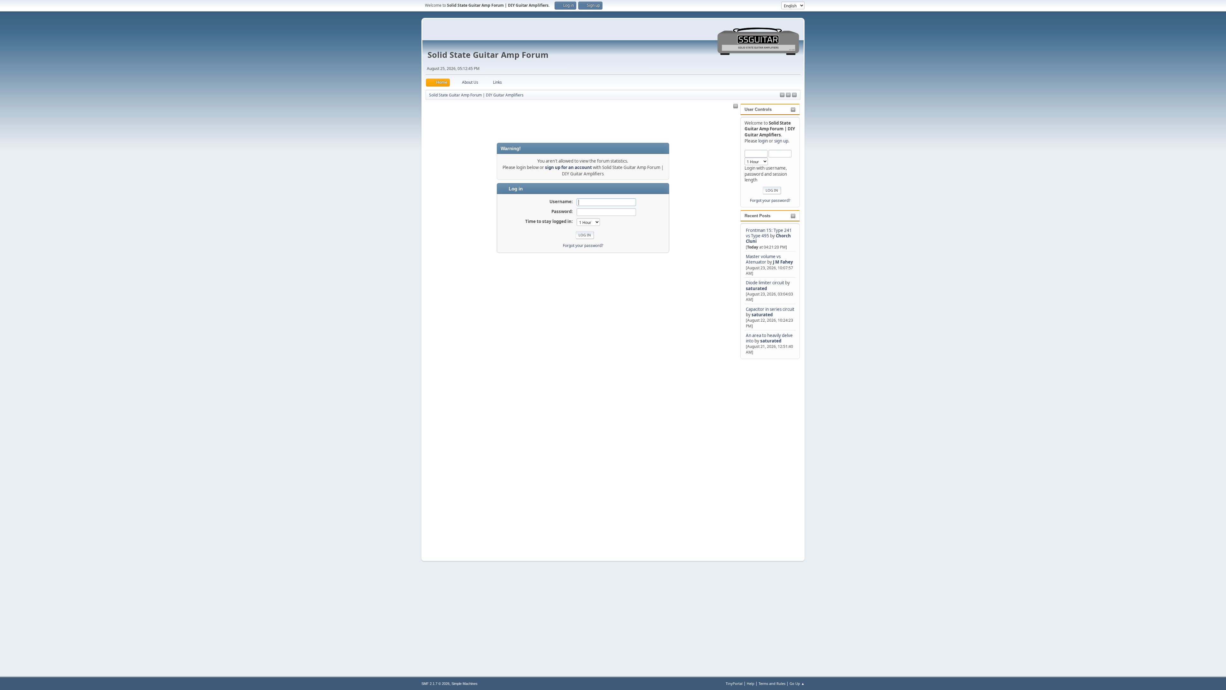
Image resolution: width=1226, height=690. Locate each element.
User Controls (758, 109)
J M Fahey (783, 262)
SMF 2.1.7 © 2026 (435, 684)
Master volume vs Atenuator (763, 259)
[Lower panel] (794, 95)
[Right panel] (782, 95)
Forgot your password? (770, 200)
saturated (756, 288)
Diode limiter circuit (765, 283)
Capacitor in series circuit (770, 309)
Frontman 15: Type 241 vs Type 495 (769, 233)
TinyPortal (734, 683)
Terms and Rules (772, 683)
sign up (781, 141)
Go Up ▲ (797, 683)
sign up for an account (568, 167)
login (763, 141)
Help (750, 683)
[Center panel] (788, 95)
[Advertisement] (765, 456)
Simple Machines (464, 684)
